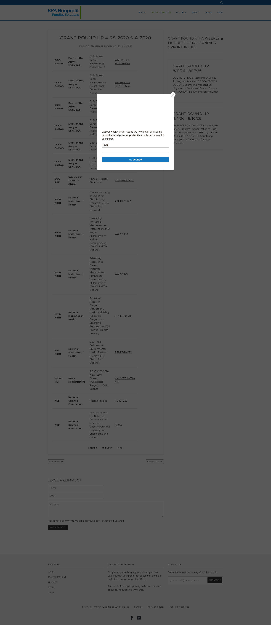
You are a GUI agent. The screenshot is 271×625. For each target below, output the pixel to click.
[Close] (173, 94)
